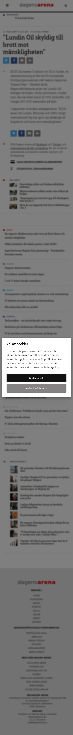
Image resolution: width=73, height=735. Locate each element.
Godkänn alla (36, 378)
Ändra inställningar (36, 388)
